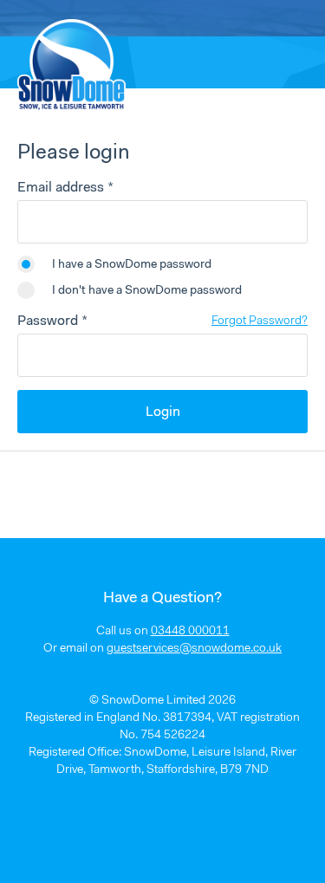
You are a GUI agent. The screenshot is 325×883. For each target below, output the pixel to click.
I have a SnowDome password (131, 265)
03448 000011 (190, 632)
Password (47, 321)
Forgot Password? (259, 321)
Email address (60, 188)
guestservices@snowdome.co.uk (194, 649)
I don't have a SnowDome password (147, 291)
